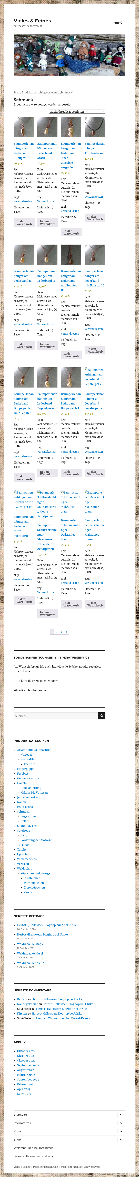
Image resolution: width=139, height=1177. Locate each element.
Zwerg (28, 892)
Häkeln (22, 783)
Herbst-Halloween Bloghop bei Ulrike (42, 934)
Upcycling (23, 854)
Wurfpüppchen (34, 882)
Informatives (22, 1123)
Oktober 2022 (26, 1060)
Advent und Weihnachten (34, 749)
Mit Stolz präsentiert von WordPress (80, 1166)
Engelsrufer (28, 816)
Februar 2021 (26, 1084)
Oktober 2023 (26, 1055)
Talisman (23, 844)
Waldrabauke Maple (30, 944)
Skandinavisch (27, 825)
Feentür (29, 764)
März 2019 (24, 1093)
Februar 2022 (26, 1074)
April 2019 (24, 1089)
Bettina (22, 999)
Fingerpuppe (25, 768)
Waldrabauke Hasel (30, 953)
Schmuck (23, 811)
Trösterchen (32, 878)
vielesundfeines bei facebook (33, 1156)
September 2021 (28, 1079)
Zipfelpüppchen (34, 887)
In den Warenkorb (24, 223)
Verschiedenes (27, 859)
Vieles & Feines (32, 21)
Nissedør (26, 754)
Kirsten (22, 1013)
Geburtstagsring (28, 778)
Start (17, 92)
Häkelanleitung (31, 787)
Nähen (21, 802)
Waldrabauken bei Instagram (33, 1148)
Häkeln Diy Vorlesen (34, 792)
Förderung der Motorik (36, 840)
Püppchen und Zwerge (35, 873)
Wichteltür (28, 759)
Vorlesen (23, 863)
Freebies (22, 773)
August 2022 (25, 1070)
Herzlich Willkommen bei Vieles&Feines (63, 1018)
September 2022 (28, 1065)
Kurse (18, 1131)
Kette (24, 821)
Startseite (20, 1114)
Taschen (22, 849)
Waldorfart (24, 868)
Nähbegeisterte (27, 1004)
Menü (118, 22)
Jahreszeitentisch (29, 797)
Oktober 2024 (26, 1051)
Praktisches (25, 806)
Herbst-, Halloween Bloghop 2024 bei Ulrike (47, 925)
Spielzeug (23, 830)
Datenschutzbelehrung (45, 1166)
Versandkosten (23, 201)
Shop (17, 1139)
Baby (24, 835)
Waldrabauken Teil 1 (30, 963)
